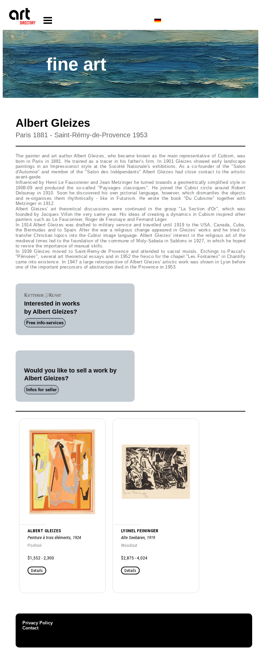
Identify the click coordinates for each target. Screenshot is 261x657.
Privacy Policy (37, 622)
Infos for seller (41, 389)
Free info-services (45, 322)
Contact (30, 627)
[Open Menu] (48, 20)
